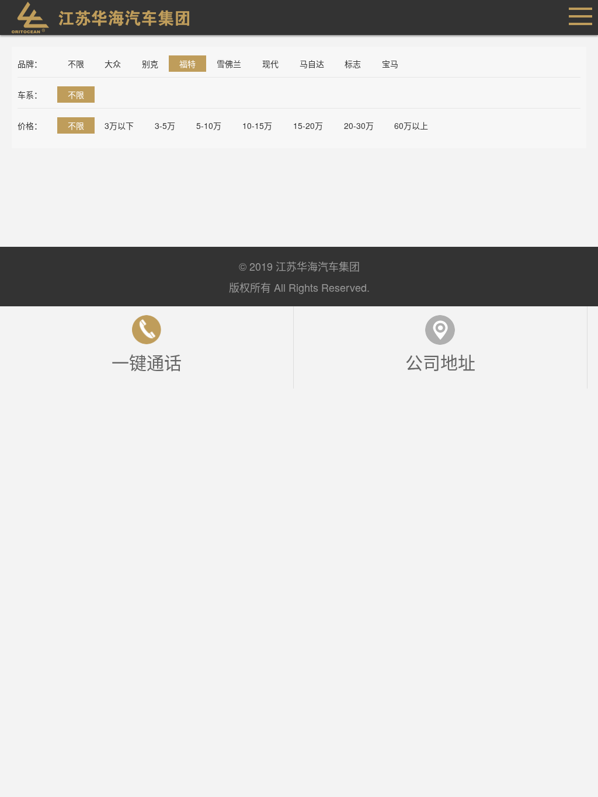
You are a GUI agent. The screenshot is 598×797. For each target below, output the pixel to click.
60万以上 (411, 125)
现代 (270, 63)
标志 (353, 63)
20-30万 (359, 125)
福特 (187, 63)
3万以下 (119, 125)
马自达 (312, 63)
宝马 (390, 63)
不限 (76, 63)
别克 (150, 63)
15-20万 (308, 125)
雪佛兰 (229, 63)
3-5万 (165, 125)
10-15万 (257, 125)
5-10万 (208, 125)
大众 (113, 63)
